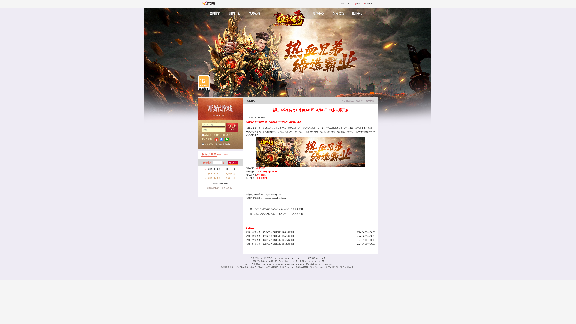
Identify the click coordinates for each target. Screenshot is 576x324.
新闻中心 (234, 13)
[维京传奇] (289, 18)
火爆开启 (230, 173)
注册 (348, 4)
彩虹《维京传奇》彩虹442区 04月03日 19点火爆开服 (278, 209)
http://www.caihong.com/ (275, 198)
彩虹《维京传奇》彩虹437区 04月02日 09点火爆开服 (270, 240)
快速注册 (215, 135)
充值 (359, 4)
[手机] (216, 139)
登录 (342, 4)
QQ (222, 139)
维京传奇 (360, 101)
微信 (227, 139)
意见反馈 (255, 258)
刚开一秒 (230, 169)
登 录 (233, 127)
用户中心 (318, 13)
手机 (216, 139)
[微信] (227, 139)
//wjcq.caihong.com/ (273, 195)
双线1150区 (214, 169)
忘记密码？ (227, 135)
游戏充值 (339, 13)
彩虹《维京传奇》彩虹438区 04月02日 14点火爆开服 (278, 214)
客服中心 (359, 13)
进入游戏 (232, 163)
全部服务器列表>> (220, 184)
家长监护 (268, 258)
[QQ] (222, 139)
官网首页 (214, 13)
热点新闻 (370, 101)
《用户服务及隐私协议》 (224, 144)
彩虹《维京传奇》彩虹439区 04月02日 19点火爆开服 (270, 236)
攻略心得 (255, 13)
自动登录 (207, 135)
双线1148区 (214, 178)
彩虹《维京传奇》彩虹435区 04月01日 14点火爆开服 (270, 244)
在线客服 (368, 4)
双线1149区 (214, 173)
